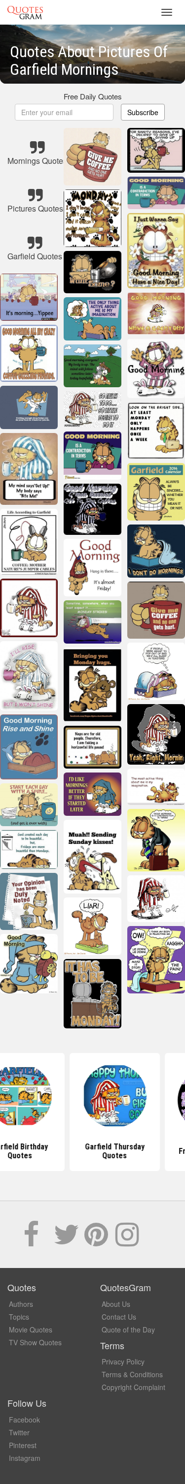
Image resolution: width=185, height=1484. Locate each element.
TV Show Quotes (35, 1342)
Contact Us (119, 1317)
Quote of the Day (128, 1329)
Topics (19, 1317)
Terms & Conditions (132, 1374)
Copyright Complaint (133, 1387)
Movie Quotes (30, 1329)
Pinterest (23, 1445)
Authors (21, 1304)
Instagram (24, 1458)
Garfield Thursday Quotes (92, 1151)
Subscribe (142, 112)
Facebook (24, 1419)
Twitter (19, 1432)
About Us (116, 1304)
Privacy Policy (123, 1361)
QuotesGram (25, 12)
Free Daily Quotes (93, 96)
